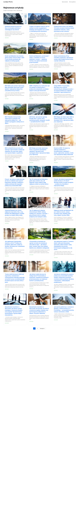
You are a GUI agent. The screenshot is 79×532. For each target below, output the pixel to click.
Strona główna (72, 1)
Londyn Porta (8, 2)
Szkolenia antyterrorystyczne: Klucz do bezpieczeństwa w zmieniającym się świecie (13, 28)
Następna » (42, 328)
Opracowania (65, 1)
